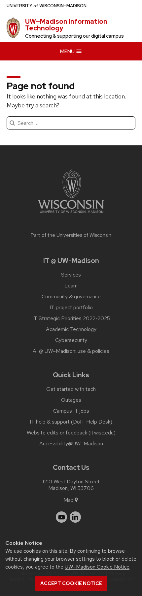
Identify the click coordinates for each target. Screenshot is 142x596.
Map (68, 500)
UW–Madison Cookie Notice (97, 566)
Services (71, 275)
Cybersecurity (71, 340)
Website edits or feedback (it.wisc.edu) (71, 432)
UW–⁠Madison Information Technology (66, 24)
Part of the (71, 235)
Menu (68, 51)
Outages (71, 400)
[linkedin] (75, 517)
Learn (71, 285)
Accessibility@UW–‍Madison (71, 443)
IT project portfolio (71, 307)
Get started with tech (71, 389)
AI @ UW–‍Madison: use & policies (71, 351)
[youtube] (61, 517)
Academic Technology (71, 329)
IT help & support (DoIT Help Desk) (71, 422)
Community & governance (71, 296)
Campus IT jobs (71, 411)
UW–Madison (47, 6)
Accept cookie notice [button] (71, 583)
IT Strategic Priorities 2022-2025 (71, 318)
